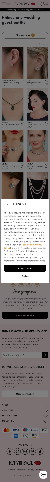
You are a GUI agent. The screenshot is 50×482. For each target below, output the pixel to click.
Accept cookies (25, 268)
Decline (25, 276)
